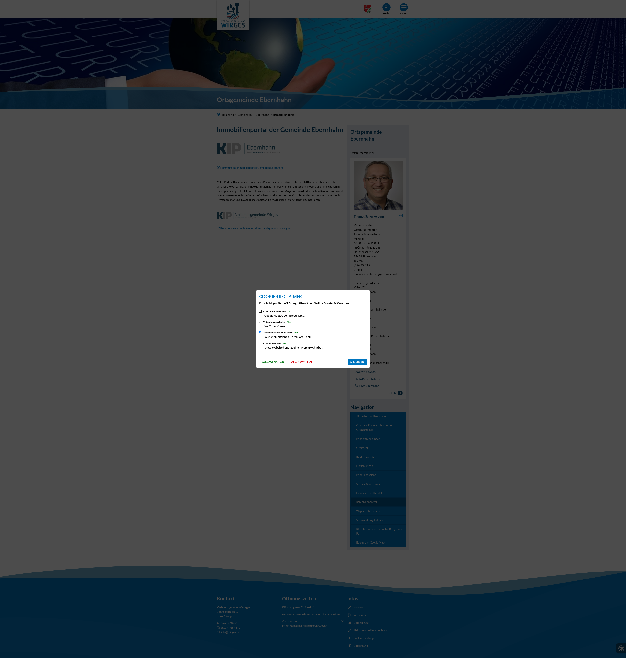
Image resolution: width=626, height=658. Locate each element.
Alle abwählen (301, 361)
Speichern (357, 361)
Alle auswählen (273, 361)
